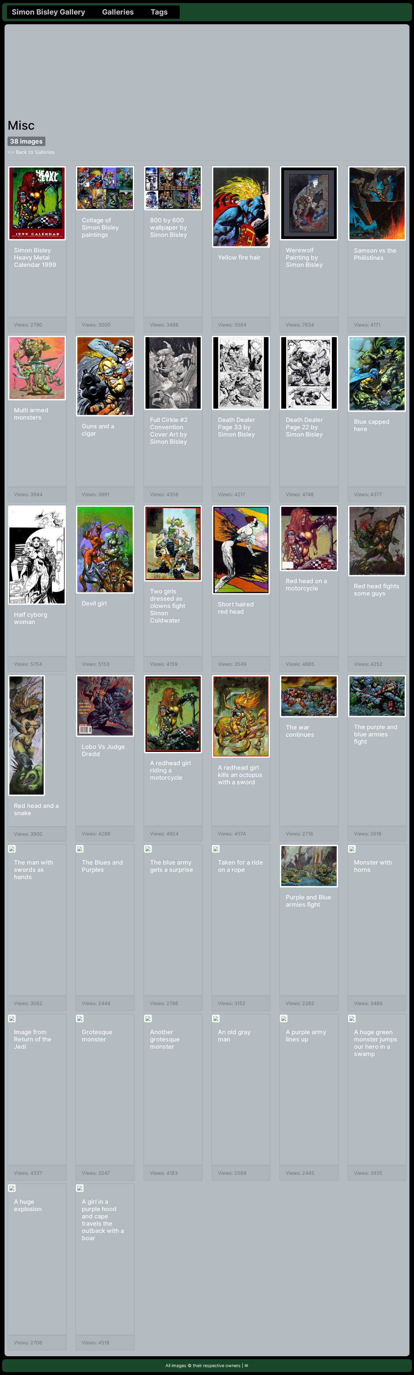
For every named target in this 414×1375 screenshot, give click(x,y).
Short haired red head (236, 608)
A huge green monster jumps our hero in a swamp (375, 1043)
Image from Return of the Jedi (33, 1039)
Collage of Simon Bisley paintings (100, 227)
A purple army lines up (306, 1035)
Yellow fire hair (239, 257)
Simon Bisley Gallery (48, 12)
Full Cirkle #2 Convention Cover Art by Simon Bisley (169, 430)
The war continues (300, 731)
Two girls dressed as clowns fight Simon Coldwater (167, 606)
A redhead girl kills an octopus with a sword (240, 775)
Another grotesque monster (165, 1039)
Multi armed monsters (31, 414)
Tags (159, 12)
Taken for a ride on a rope (240, 866)
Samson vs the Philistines (375, 254)
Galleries (118, 12)
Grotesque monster (97, 1035)
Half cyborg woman (30, 618)
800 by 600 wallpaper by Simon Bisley (168, 227)
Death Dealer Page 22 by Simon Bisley (304, 427)
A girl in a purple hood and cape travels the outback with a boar (103, 1220)
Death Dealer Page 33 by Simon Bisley (236, 427)
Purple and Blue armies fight (308, 901)
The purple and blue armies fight (376, 734)
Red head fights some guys (376, 590)
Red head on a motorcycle (306, 584)
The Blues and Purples (102, 866)
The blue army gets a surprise (171, 866)
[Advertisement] (207, 72)
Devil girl (94, 603)
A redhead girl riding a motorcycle (170, 770)
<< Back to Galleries (31, 152)
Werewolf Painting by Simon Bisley (304, 257)
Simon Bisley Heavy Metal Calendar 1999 (35, 257)
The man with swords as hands (33, 870)
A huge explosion (28, 1205)
